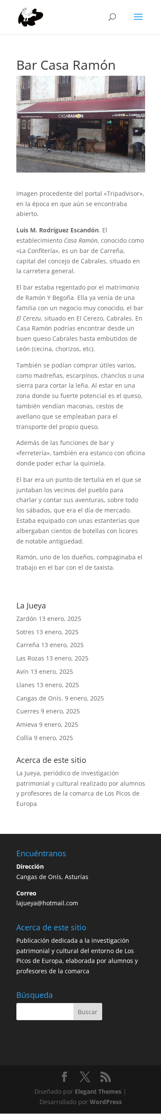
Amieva (26, 724)
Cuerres (27, 711)
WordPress (106, 1102)
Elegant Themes (98, 1091)
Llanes (25, 685)
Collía (24, 738)
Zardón (26, 618)
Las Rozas (30, 658)
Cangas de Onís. (39, 698)
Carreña (27, 645)
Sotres (25, 632)
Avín (22, 671)
